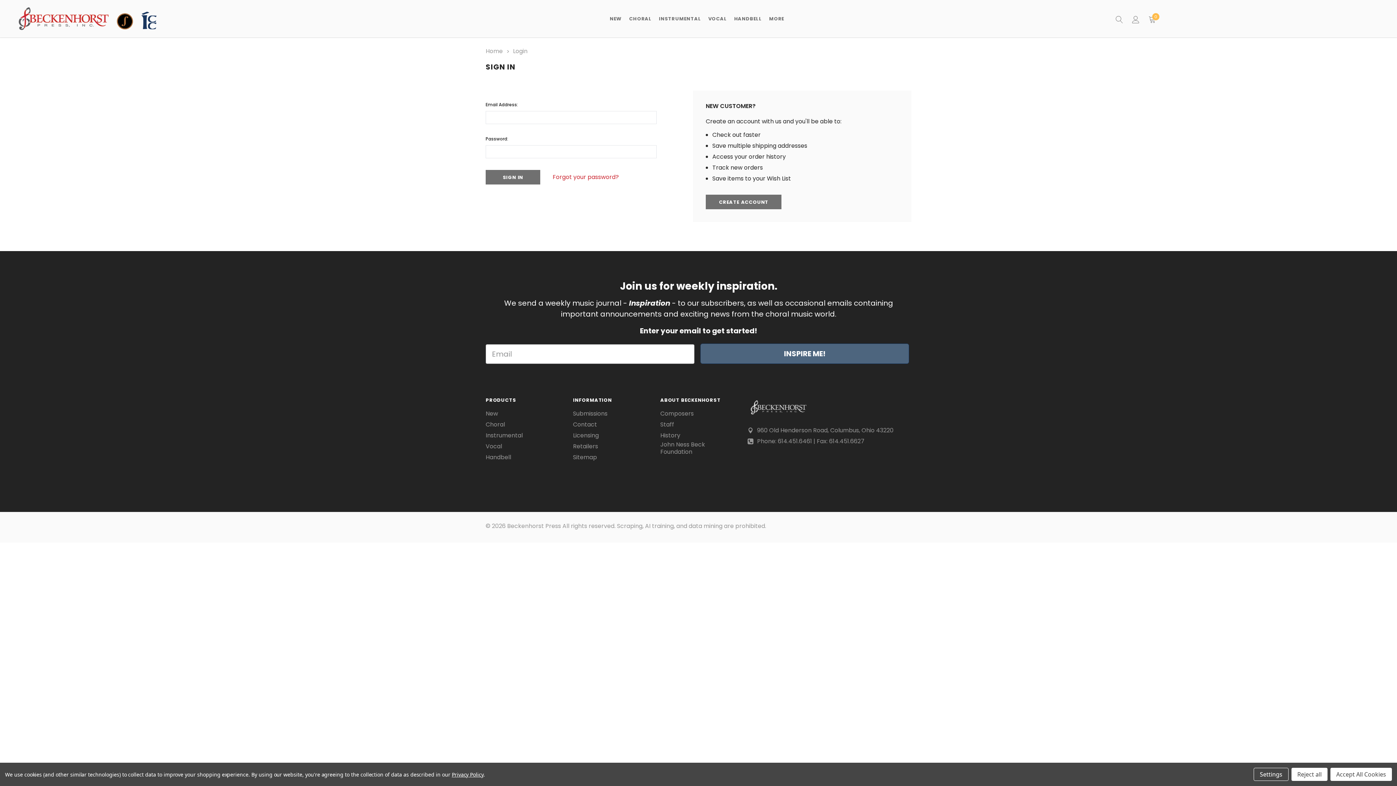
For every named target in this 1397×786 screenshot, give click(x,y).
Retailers (585, 446)
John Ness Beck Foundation (682, 448)
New (616, 18)
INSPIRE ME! (804, 354)
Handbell (498, 457)
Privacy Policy (467, 774)
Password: (497, 139)
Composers (677, 413)
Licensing (586, 435)
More (776, 18)
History (670, 435)
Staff (667, 424)
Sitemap (585, 457)
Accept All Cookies (1361, 774)
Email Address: (502, 105)
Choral (495, 424)
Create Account (743, 202)
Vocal (494, 446)
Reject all (1309, 774)
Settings (1271, 774)
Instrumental (504, 435)
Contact (585, 424)
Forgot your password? (586, 177)
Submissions (590, 413)
